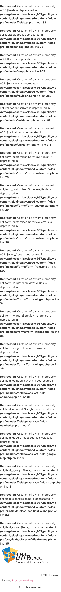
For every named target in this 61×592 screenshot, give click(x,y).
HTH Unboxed (50, 575)
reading (28, 580)
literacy (17, 580)
